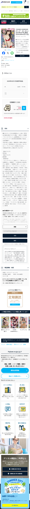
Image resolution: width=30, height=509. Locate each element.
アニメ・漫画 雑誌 (9, 10)
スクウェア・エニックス (12, 272)
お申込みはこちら (15, 304)
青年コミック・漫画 (18, 10)
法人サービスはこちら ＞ (8, 380)
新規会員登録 (15, 370)
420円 (18, 86)
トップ (2, 10)
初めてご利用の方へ (15, 376)
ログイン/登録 (16, 2)
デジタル (6, 93)
